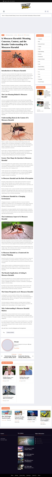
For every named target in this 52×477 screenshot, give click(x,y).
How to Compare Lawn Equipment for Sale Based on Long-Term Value (45, 420)
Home (12, 475)
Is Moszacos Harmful (10, 332)
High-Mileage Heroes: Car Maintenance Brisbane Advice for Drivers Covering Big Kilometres (28, 461)
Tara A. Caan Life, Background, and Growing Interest (16, 328)
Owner (16, 342)
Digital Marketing (41, 51)
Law (39, 71)
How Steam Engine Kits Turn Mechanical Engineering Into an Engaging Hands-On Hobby (29, 455)
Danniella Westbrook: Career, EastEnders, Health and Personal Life (8, 378)
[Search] (46, 11)
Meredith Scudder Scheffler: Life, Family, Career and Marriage (24, 378)
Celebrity (39, 46)
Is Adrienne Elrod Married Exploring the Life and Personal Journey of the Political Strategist (47, 105)
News (39, 74)
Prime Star (9, 420)
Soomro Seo (17, 422)
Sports (39, 76)
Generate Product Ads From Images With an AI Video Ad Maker (19, 418)
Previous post (14, 354)
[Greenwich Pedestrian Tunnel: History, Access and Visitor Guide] (9, 390)
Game (39, 64)
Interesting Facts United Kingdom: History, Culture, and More (29, 449)
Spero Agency (43, 424)
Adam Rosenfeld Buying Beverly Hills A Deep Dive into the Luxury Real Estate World (47, 93)
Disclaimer (29, 475)
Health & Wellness (41, 66)
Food (39, 61)
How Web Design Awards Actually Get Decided (6, 417)
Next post (20, 354)
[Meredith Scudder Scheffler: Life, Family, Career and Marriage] (25, 370)
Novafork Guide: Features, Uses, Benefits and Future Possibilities (32, 419)
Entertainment (40, 56)
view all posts (16, 348)
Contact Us (34, 475)
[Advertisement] (26, 25)
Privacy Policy (22, 475)
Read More (25, 451)
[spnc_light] (48, 11)
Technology (40, 79)
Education (39, 54)
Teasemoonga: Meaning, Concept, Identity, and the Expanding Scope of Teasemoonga (10, 357)
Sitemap (16, 475)
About (39, 475)
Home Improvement (41, 69)
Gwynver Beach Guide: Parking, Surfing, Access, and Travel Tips (25, 440)
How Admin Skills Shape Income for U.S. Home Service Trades (28, 467)
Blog (39, 41)
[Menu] (4, 11)
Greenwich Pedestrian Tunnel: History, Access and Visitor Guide (8, 398)
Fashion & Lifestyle (41, 59)
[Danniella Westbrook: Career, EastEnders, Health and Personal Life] (9, 370)
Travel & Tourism (41, 81)
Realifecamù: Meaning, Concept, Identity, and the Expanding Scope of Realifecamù (24, 357)
